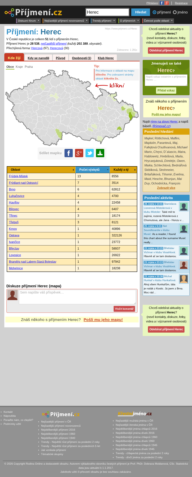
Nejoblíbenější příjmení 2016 (58, 429)
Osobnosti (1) (81, 58)
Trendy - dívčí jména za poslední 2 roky (139, 457)
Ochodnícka (159, 183)
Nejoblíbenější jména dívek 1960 (135, 440)
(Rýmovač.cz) (161, 126)
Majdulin (150, 142)
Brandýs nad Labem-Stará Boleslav (32, 261)
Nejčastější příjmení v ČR (56, 421)
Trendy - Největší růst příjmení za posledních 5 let (70, 446)
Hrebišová (167, 156)
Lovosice (15, 255)
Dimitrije (169, 160)
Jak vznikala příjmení (53, 449)
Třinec (13, 215)
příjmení (164, 12)
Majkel (148, 138)
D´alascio (170, 151)
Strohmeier (166, 169)
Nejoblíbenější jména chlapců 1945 (136, 445)
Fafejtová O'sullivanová (160, 147)
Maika (148, 165)
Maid (147, 178)
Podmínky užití (12, 423)
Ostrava (14, 235)
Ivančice (14, 242)
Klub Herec (106, 58)
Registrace (181, 3)
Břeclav (14, 248)
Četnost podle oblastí (156, 20)
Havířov (14, 202)
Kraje (19, 66)
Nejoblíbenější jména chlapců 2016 (136, 428)
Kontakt (8, 411)
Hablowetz (151, 156)
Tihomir (167, 174)
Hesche (157, 178)
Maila (179, 156)
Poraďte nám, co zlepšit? (18, 419)
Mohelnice (16, 268)
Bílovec (14, 209)
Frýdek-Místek (18, 176)
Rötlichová (162, 138)
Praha (29, 66)
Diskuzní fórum (27, 20)
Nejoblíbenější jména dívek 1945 (135, 449)
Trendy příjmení (102, 20)
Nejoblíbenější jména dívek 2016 (135, 432)
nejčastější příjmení (54, 43)
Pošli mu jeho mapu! (103, 319)
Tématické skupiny (52, 454)
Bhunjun (170, 178)
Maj (174, 142)
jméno (183, 12)
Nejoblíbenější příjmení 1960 (58, 433)
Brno (12, 189)
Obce (10, 66)
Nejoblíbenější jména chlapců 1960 (136, 437)
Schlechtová (162, 165)
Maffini (174, 138)
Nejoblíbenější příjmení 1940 (58, 437)
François (174, 183)
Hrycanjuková (153, 160)
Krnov (13, 228)
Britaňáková (152, 174)
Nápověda (10, 415)
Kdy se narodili (38, 58)
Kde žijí (14, 58)
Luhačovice (16, 196)
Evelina (178, 174)
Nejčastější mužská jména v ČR (134, 420)
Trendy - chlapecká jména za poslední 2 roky (142, 453)
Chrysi (157, 151)
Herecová (56, 48)
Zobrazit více (166, 187)
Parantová (164, 142)
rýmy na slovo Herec (164, 121)
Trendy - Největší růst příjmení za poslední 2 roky (70, 441)
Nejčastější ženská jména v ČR (134, 424)
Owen (181, 160)
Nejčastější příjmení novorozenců (64, 20)
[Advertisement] (72, 362)
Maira (181, 151)
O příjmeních (127, 20)
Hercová (37, 48)
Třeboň (14, 222)
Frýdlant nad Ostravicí (23, 182)
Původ (60, 58)
